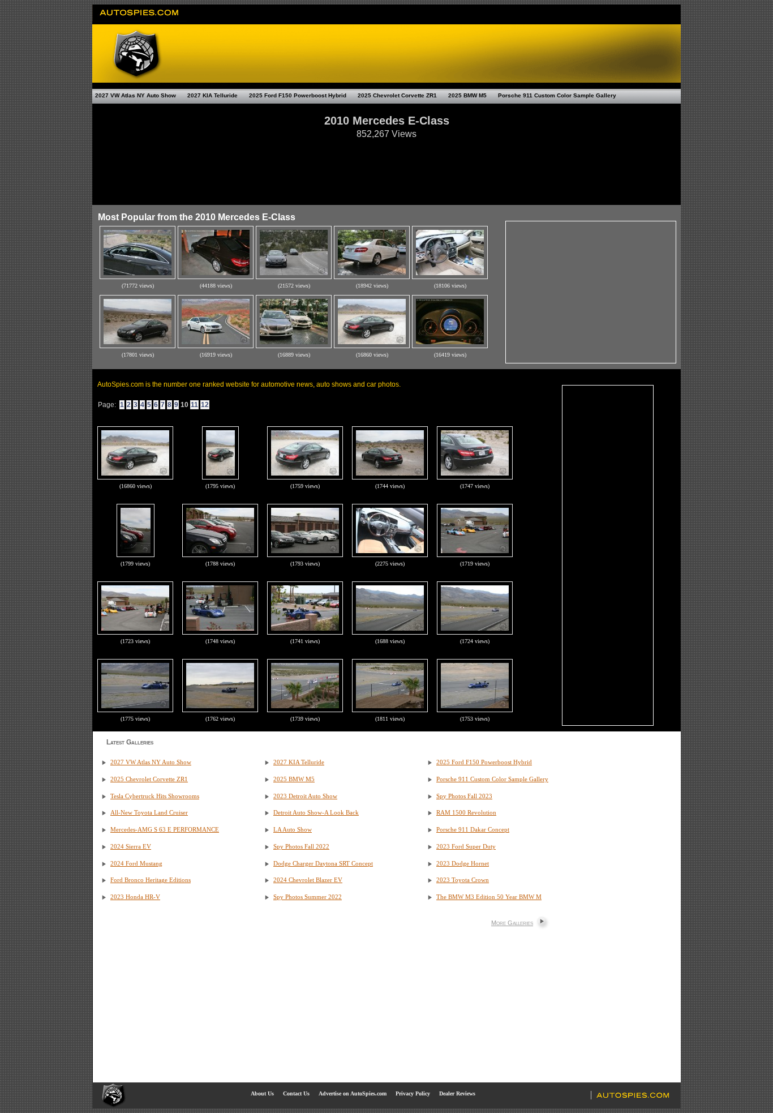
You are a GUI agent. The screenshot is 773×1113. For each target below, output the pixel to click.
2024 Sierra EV (130, 847)
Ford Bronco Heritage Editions (150, 880)
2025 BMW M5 (467, 95)
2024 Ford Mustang (136, 864)
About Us (262, 1093)
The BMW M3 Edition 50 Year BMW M (489, 897)
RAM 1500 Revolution (466, 813)
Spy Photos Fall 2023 (464, 796)
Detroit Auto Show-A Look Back (316, 813)
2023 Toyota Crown (462, 880)
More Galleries (512, 922)
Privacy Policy (413, 1093)
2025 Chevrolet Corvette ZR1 (397, 95)
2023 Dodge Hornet (462, 864)
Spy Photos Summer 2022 (307, 897)
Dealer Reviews (457, 1093)
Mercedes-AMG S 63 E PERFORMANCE (164, 830)
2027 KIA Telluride (212, 95)
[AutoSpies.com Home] (139, 19)
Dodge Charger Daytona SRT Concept (323, 864)
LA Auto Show (292, 830)
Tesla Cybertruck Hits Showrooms (154, 796)
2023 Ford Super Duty (466, 847)
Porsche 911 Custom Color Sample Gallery (557, 95)
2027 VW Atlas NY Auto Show (135, 95)
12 (205, 405)
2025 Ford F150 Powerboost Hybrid (297, 95)
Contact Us (296, 1093)
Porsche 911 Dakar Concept (472, 830)
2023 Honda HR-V (135, 897)
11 (194, 405)
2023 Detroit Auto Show (305, 796)
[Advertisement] (386, 166)
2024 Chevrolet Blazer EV (307, 880)
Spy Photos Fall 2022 (301, 847)
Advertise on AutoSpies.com (352, 1093)
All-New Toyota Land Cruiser (149, 813)
